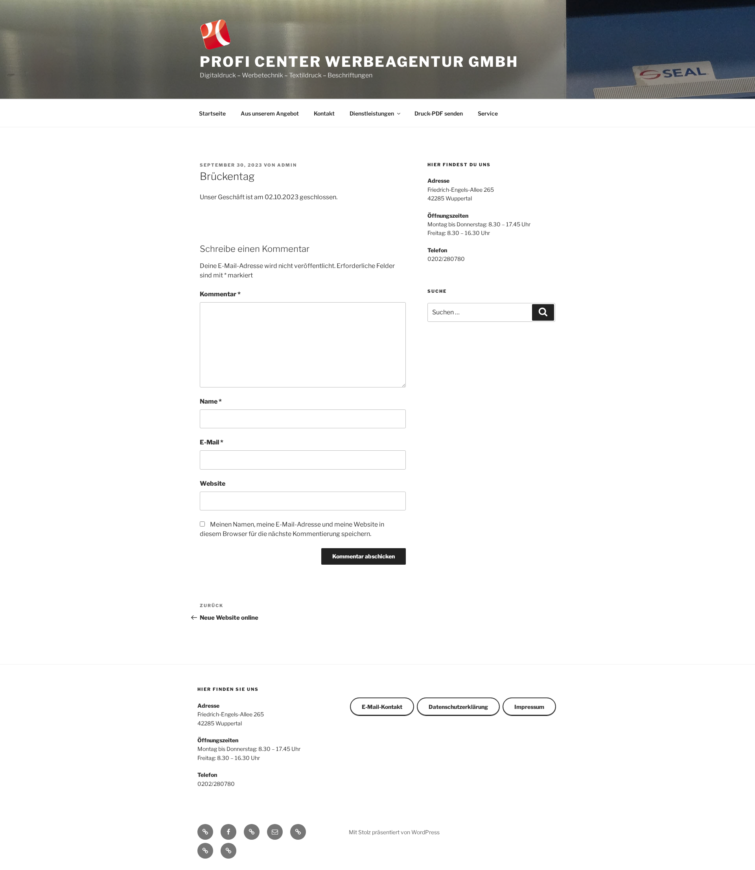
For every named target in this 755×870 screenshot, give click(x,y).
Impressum (529, 706)
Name (211, 401)
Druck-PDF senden (438, 113)
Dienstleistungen (372, 113)
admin (287, 165)
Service (488, 113)
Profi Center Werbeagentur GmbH (359, 61)
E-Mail (211, 442)
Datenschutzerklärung (458, 706)
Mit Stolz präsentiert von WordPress (394, 832)
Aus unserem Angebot (270, 113)
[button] (298, 832)
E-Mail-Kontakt (382, 706)
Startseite (212, 113)
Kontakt (324, 113)
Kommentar (220, 294)
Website (212, 483)
